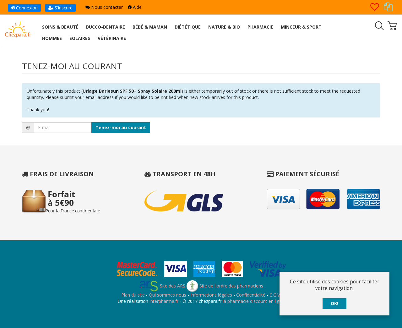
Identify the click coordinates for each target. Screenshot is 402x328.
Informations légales (211, 295)
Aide (137, 7)
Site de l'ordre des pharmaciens (230, 286)
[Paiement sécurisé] (201, 270)
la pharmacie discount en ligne (253, 301)
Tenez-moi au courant (120, 127)
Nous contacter (106, 7)
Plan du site (133, 295)
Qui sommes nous (167, 295)
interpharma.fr (163, 301)
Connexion (26, 8)
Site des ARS (172, 286)
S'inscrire (63, 8)
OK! (334, 303)
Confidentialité (250, 295)
